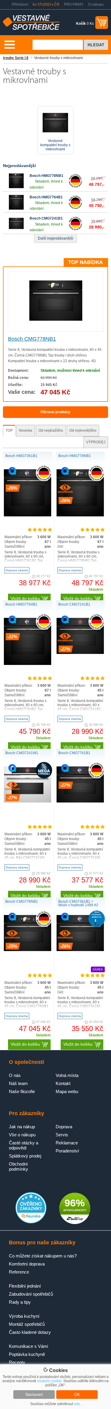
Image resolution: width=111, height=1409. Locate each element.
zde (77, 1404)
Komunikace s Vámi (28, 1346)
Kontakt (63, 1083)
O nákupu (96, 4)
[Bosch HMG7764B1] (16, 208)
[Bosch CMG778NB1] (56, 319)
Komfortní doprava (27, 1263)
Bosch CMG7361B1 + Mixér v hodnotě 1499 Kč (78, 903)
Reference (19, 1271)
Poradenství (67, 1150)
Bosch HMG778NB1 (46, 176)
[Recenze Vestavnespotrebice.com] (30, 1222)
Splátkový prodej (25, 1155)
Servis (62, 1134)
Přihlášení (20, 4)
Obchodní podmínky (18, 1166)
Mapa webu (67, 1091)
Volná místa (67, 1075)
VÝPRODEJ (95, 442)
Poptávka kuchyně (27, 1354)
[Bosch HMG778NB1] (16, 187)
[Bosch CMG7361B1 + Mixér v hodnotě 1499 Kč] (80, 950)
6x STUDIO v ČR (46, 4)
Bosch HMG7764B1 (46, 197)
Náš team (18, 1083)
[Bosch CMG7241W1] (27, 801)
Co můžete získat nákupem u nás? (43, 1255)
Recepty (17, 1362)
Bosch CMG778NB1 (32, 339)
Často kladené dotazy (30, 1332)
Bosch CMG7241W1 (21, 753)
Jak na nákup (22, 1126)
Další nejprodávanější (55, 238)
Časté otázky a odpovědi (23, 1145)
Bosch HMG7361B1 (21, 456)
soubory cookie (49, 1381)
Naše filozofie (22, 1091)
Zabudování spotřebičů (31, 1294)
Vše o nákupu (22, 1134)
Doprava (64, 1126)
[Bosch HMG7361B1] (27, 515)
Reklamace (67, 1142)
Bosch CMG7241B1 (46, 218)
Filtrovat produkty (55, 412)
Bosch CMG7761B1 (74, 753)
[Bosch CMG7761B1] (80, 801)
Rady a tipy (20, 1302)
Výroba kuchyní (24, 1316)
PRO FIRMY (73, 4)
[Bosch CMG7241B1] (16, 230)
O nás (15, 1075)
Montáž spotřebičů (27, 1324)
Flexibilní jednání (25, 1285)
